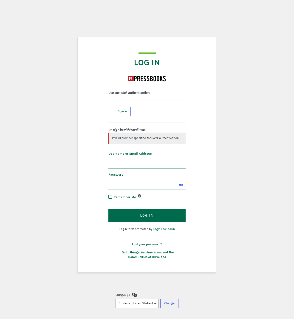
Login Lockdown (164, 229)
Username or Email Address (130, 154)
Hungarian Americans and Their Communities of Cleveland (147, 78)
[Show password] (181, 184)
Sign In (122, 111)
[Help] (139, 196)
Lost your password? (147, 244)
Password (116, 175)
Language (123, 295)
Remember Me (125, 197)
